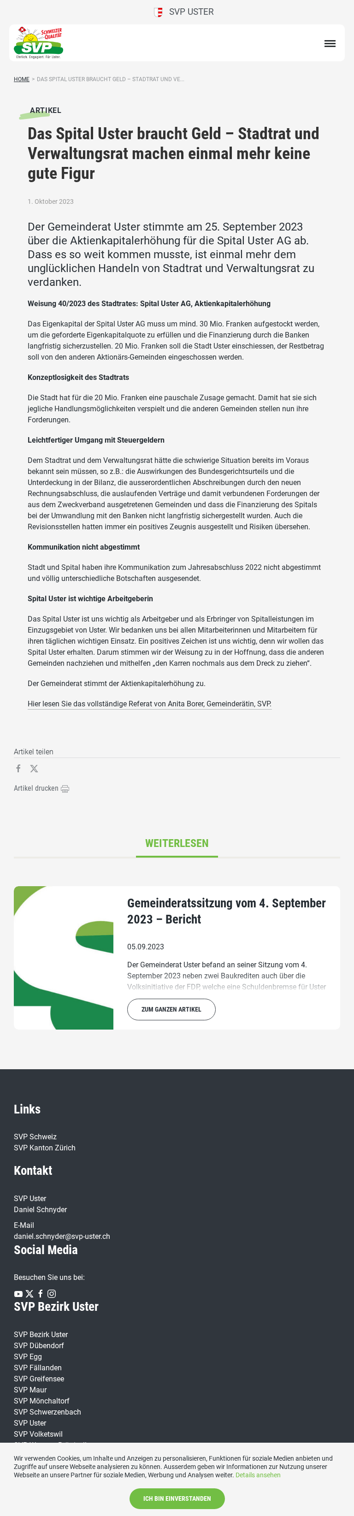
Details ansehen (258, 1475)
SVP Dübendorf (39, 1345)
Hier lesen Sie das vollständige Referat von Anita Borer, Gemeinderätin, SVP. (149, 703)
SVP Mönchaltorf (42, 1401)
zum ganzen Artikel (171, 1009)
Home (22, 79)
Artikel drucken (37, 788)
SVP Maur (30, 1390)
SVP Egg (28, 1356)
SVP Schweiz (35, 1136)
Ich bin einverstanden (177, 1498)
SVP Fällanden (38, 1367)
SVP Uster (188, 11)
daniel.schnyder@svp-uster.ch (62, 1236)
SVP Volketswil (38, 1434)
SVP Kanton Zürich (45, 1147)
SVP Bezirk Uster (41, 1334)
